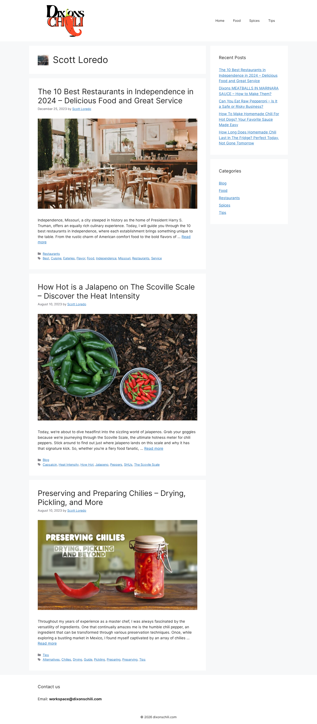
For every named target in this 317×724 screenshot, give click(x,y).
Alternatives (51, 659)
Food (237, 21)
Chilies (66, 659)
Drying (77, 659)
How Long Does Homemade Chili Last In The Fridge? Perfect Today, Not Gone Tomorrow (249, 137)
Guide (88, 659)
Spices (254, 21)
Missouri (124, 258)
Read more (153, 448)
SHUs (128, 464)
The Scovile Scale (147, 464)
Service (156, 258)
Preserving (130, 659)
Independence (106, 258)
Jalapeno (101, 464)
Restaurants (51, 253)
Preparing (114, 659)
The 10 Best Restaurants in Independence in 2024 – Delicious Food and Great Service (115, 96)
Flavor (81, 258)
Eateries (69, 258)
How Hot (87, 464)
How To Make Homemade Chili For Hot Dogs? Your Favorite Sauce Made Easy (249, 119)
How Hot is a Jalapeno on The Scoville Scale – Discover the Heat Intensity (116, 291)
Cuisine (56, 258)
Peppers (116, 464)
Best (46, 258)
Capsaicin (50, 464)
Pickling (99, 659)
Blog (46, 460)
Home (219, 21)
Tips (271, 21)
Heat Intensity (69, 464)
